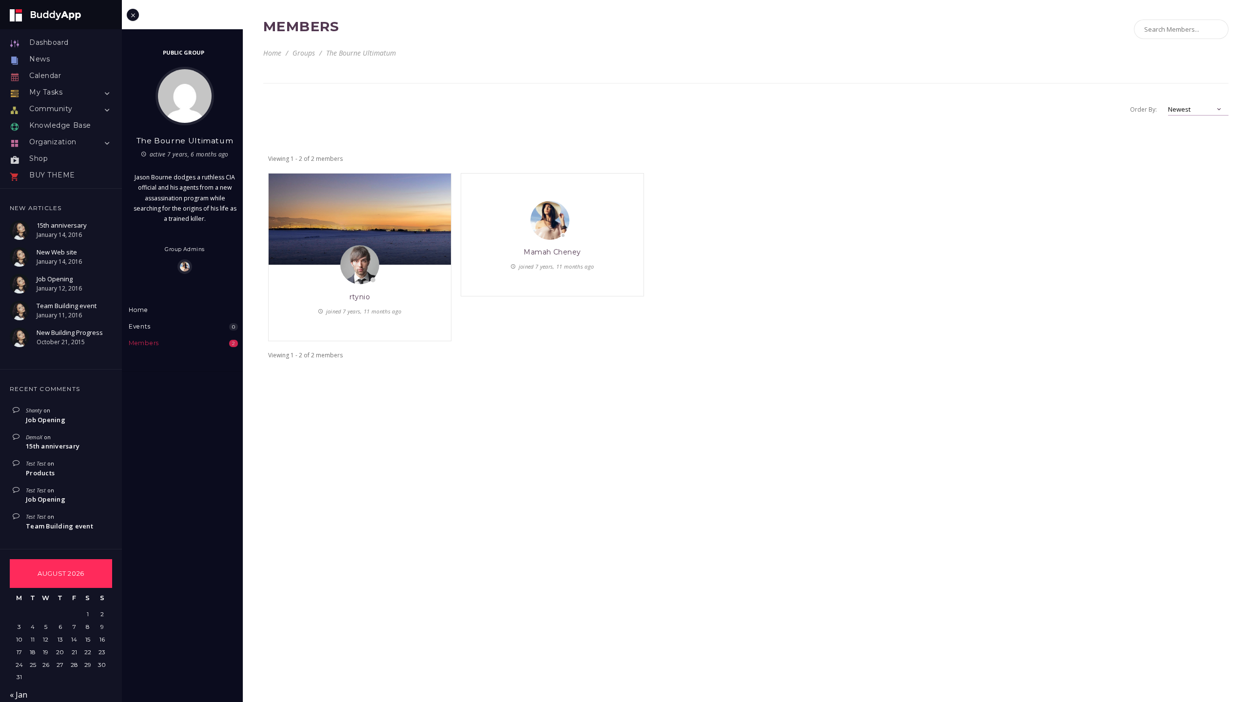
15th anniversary (52, 446)
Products (40, 472)
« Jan (18, 694)
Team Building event (59, 526)
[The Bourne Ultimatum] (185, 96)
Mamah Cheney (552, 252)
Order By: (1143, 109)
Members (182, 343)
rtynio (360, 296)
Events (182, 326)
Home (138, 309)
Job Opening (45, 419)
